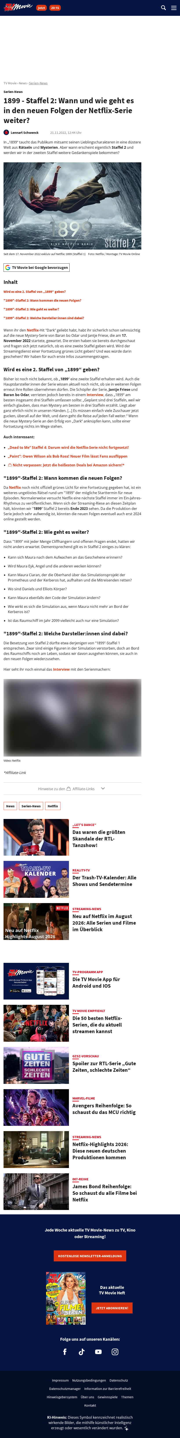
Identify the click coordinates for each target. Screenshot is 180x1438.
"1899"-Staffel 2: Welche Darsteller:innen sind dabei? (44, 318)
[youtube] (98, 1351)
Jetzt (41, 8)
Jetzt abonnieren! (112, 1308)
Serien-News (38, 83)
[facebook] (65, 1351)
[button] (72, 300)
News (23, 83)
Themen (127, 1397)
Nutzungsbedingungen (89, 1380)
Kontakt (90, 1405)
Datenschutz (119, 1380)
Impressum (60, 1380)
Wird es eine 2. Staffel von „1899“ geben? (35, 291)
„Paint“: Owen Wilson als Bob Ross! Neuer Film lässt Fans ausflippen (68, 456)
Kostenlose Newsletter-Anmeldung (90, 1256)
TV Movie (10, 83)
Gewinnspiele (108, 1397)
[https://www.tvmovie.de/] (18, 7)
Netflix (33, 330)
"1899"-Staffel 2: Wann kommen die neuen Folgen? (42, 300)
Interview (95, 394)
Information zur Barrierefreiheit (107, 1388)
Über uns (87, 1397)
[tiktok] (81, 1351)
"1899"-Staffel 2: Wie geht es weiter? (31, 309)
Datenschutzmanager (65, 1388)
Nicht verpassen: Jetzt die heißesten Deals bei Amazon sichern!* (68, 465)
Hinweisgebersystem (62, 1397)
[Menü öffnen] (173, 8)
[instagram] (115, 1351)
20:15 (55, 8)
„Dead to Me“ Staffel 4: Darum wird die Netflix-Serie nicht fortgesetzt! (68, 447)
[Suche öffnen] (163, 8)
